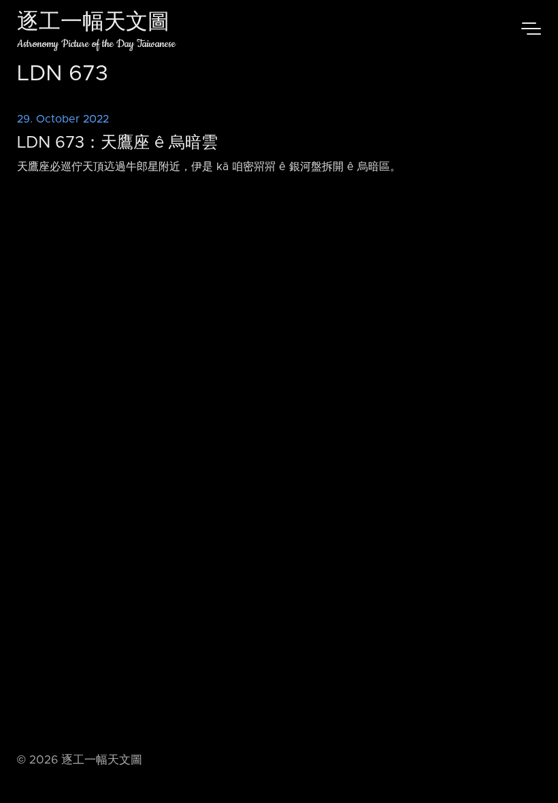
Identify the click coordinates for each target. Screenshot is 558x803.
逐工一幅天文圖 (93, 23)
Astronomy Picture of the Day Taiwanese (96, 44)
